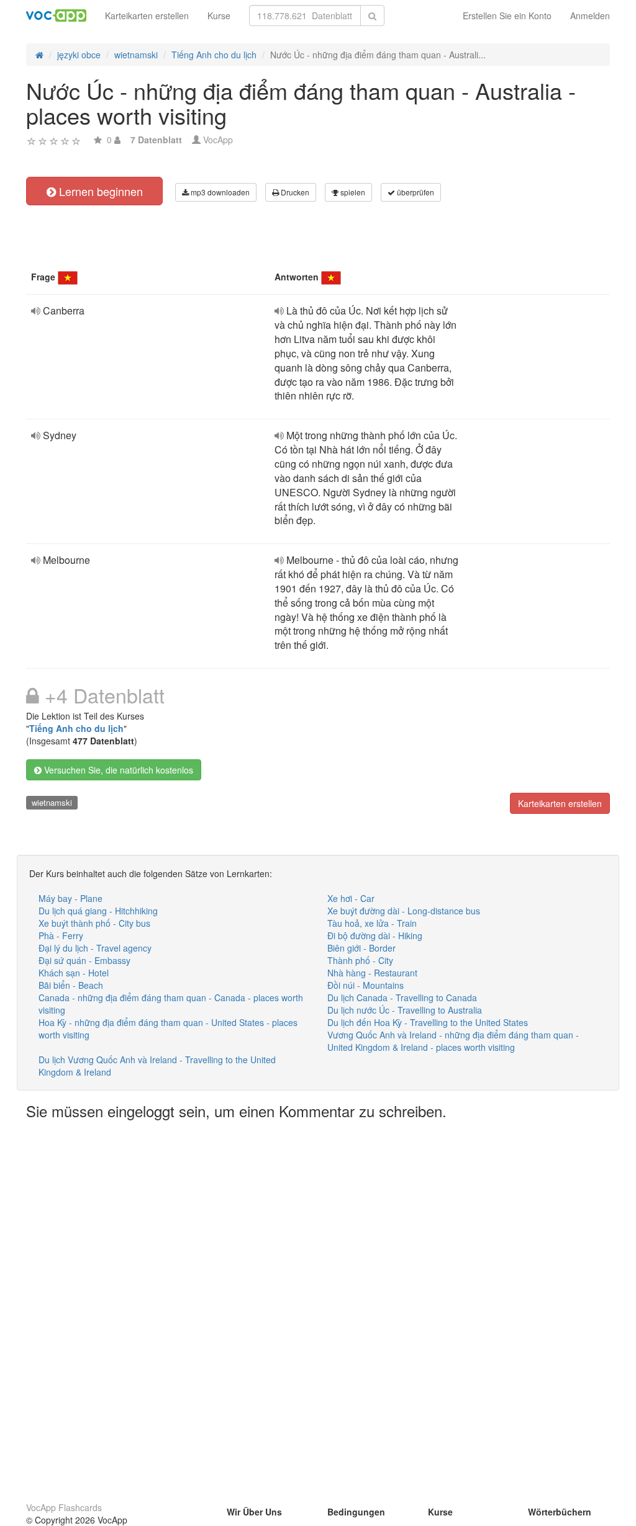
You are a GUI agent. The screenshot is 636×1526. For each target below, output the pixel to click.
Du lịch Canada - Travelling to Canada (402, 997)
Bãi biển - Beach (71, 985)
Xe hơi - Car (351, 898)
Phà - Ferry (61, 935)
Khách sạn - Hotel (74, 972)
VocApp (218, 139)
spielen (351, 192)
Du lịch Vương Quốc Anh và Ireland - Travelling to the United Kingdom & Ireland (157, 1065)
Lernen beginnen (99, 191)
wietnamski (52, 802)
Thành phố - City (360, 960)
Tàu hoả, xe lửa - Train (372, 923)
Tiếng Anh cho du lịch (76, 728)
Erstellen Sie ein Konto (507, 15)
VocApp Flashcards (64, 1507)
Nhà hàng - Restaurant (372, 972)
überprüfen (414, 192)
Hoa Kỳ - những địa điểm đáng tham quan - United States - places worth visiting (168, 1028)
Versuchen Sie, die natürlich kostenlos (117, 770)
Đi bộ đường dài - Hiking (374, 935)
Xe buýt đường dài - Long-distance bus (403, 910)
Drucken (294, 192)
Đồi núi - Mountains (365, 985)
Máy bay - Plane (70, 898)
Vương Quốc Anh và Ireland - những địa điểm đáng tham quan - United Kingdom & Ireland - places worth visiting (453, 1040)
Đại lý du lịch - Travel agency (95, 948)
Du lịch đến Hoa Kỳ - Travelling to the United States (427, 1022)
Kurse (218, 15)
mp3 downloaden (219, 192)
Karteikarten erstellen (147, 15)
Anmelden (590, 15)
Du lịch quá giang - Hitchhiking (98, 910)
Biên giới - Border (361, 948)
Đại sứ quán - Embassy (84, 960)
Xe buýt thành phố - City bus (94, 923)
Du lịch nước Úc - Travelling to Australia (404, 1010)
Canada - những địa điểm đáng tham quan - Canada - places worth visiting (171, 1003)
